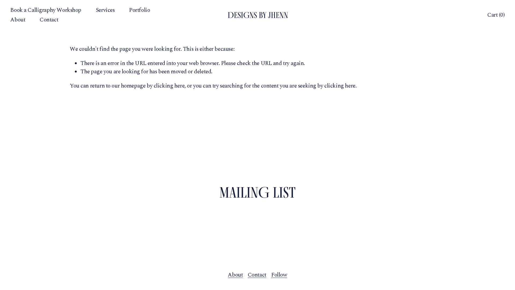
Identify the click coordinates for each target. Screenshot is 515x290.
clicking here (169, 86)
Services (105, 10)
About (17, 20)
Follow (279, 275)
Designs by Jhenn (258, 15)
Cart (496, 15)
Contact (49, 20)
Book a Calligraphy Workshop (45, 10)
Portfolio (139, 10)
